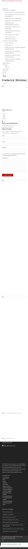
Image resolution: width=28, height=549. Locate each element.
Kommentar (5, 158)
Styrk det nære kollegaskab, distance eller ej (10, 519)
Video (4, 504)
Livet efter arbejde (7, 491)
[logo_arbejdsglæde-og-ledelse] (13, 1)
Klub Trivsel (5, 484)
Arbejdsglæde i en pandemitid (8, 514)
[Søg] (3, 74)
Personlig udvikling (7, 497)
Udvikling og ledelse (7, 502)
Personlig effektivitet (7, 496)
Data (4, 479)
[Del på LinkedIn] (4, 116)
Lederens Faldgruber (8, 489)
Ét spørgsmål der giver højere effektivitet (10, 531)
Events (4, 481)
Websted (4, 147)
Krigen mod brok (6, 486)
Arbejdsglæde (6, 478)
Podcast (4, 499)
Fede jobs (5, 483)
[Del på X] (4, 114)
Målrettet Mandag (7, 493)
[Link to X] (3, 540)
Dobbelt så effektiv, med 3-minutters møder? (10, 522)
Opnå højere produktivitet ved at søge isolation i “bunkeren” (13, 528)
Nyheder (5, 494)
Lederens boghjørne (7, 487)
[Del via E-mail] (4, 118)
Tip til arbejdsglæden (8, 501)
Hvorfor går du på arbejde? (8, 511)
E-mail (4, 141)
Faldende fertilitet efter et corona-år (9, 517)
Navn (3, 135)
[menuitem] (14, 9)
